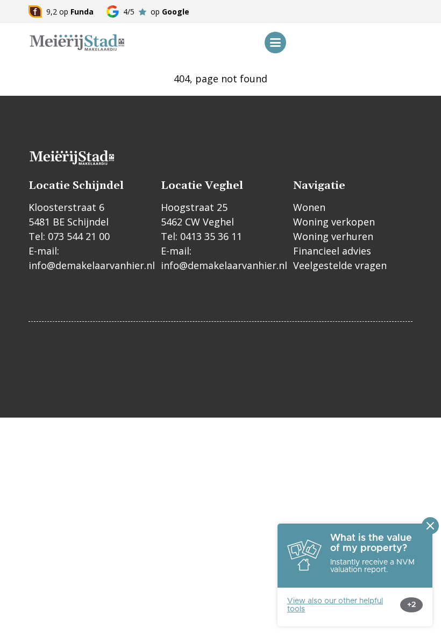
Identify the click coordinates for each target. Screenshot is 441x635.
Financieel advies (332, 250)
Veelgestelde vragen (340, 265)
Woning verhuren (333, 236)
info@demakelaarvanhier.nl (92, 265)
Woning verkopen (334, 221)
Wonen (309, 207)
